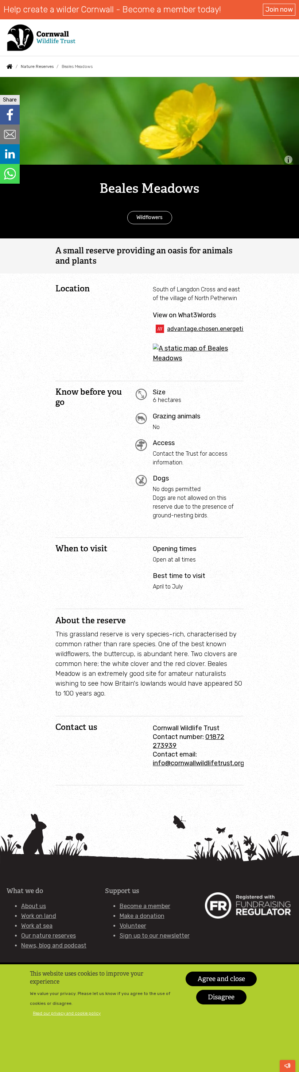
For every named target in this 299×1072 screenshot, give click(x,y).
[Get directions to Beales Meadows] (198, 358)
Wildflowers (149, 217)
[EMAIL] (10, 134)
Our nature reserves (48, 935)
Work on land (38, 915)
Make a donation (142, 915)
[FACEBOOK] (10, 115)
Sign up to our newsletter (155, 935)
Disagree (221, 997)
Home (9, 66)
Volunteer (133, 925)
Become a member (145, 906)
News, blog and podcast (53, 945)
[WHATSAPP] (10, 174)
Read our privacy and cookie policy (67, 1013)
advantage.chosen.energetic (205, 328)
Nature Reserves (37, 66)
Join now (279, 9)
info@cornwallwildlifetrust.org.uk (203, 763)
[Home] (41, 37)
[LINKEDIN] (10, 154)
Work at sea (37, 925)
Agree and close (221, 979)
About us (33, 906)
